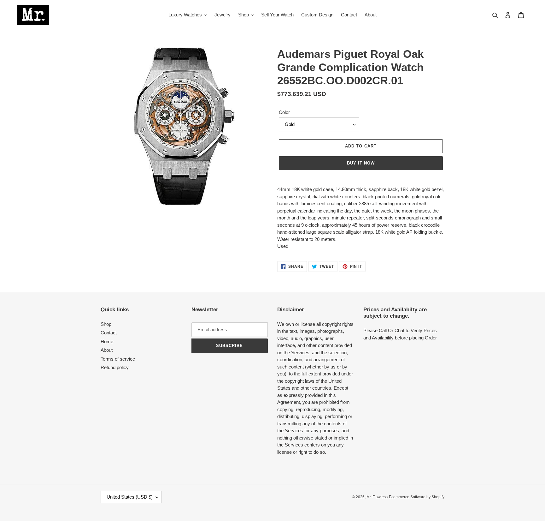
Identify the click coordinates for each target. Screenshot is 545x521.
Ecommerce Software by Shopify (416, 497)
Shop (106, 324)
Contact (109, 332)
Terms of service (118, 359)
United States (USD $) (130, 497)
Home (107, 341)
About (107, 350)
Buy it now (361, 163)
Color (284, 112)
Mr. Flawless (377, 497)
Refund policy (115, 367)
